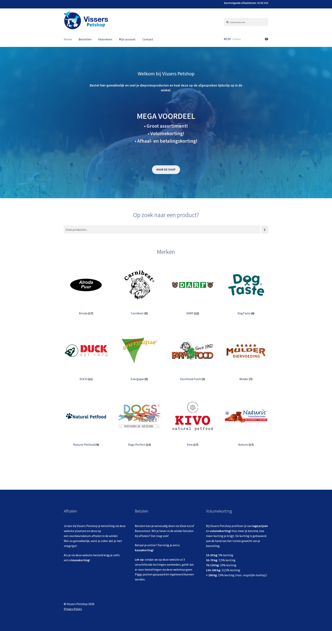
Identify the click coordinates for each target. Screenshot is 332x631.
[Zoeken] (264, 230)
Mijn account (127, 39)
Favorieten (105, 39)
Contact (147, 39)
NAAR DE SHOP (166, 169)
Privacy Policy (73, 609)
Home (68, 39)
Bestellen (85, 39)
